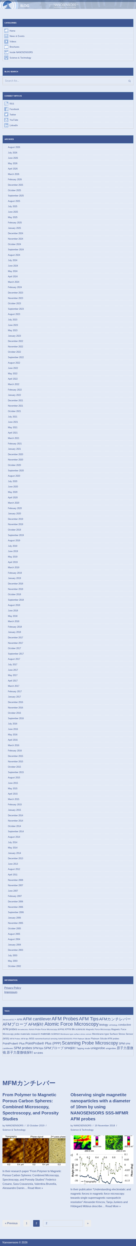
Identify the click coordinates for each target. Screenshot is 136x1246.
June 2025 (13, 212)
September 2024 (16, 249)
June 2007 (13, 891)
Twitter (13, 114)
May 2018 (12, 616)
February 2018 (15, 627)
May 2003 (12, 961)
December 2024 (15, 233)
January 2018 (14, 632)
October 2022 (14, 352)
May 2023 (12, 330)
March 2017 (13, 686)
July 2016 (12, 723)
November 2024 (15, 239)
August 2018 (14, 605)
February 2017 (15, 691)
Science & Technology (20, 58)
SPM (122, 1043)
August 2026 (14, 147)
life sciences (78, 1029)
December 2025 (15, 185)
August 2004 (14, 939)
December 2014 (15, 815)
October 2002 (14, 966)
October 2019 (14, 530)
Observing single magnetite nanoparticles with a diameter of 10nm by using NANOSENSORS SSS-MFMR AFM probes (100, 1106)
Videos (13, 41)
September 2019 (16, 535)
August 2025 (14, 201)
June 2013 (13, 864)
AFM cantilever (37, 1019)
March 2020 (13, 503)
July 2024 (12, 260)
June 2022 (13, 368)
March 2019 (13, 567)
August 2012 (14, 869)
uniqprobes (111, 1048)
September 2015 (16, 772)
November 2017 (15, 643)
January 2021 (14, 449)
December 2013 (15, 858)
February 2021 (15, 443)
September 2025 (16, 195)
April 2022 (13, 379)
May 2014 (12, 847)
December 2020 (15, 454)
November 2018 (15, 589)
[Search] (129, 80)
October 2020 (14, 465)
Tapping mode (83, 1048)
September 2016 (16, 718)
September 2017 (16, 654)
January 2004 (14, 944)
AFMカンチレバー (115, 1019)
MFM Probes (15, 1039)
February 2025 (15, 222)
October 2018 (14, 594)
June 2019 (13, 551)
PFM (75, 1039)
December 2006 (15, 901)
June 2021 (13, 422)
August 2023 (14, 314)
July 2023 (12, 319)
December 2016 (15, 702)
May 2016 (12, 734)
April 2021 (13, 432)
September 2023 (16, 309)
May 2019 (12, 556)
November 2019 (15, 524)
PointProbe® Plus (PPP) (43, 1043)
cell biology (113, 1025)
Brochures (14, 47)
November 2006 (15, 907)
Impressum (10, 992)
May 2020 (12, 492)
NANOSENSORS (65, 1039)
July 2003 (12, 955)
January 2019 (14, 578)
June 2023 (13, 325)
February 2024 (15, 287)
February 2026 (15, 179)
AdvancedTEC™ (9, 1020)
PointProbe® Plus (14, 1043)
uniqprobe (98, 1048)
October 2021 (14, 411)
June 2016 (13, 729)
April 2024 (13, 276)
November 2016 (15, 707)
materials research (30, 1034)
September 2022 (16, 357)
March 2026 (13, 174)
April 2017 (13, 680)
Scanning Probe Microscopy (90, 1042)
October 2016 (14, 713)
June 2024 (13, 266)
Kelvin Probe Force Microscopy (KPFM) (46, 1029)
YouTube (14, 120)
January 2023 (14, 336)
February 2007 (15, 896)
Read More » (35, 1188)
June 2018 (13, 610)
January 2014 (14, 853)
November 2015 (15, 761)
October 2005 (14, 928)
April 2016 (13, 740)
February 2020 (15, 508)
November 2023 (15, 298)
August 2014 (14, 837)
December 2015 (15, 756)
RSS (12, 103)
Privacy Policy (12, 987)
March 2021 (13, 438)
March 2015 (13, 799)
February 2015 (15, 804)
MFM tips (25, 1039)
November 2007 (15, 885)
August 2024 (14, 255)
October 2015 (14, 767)
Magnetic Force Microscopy (98, 1029)
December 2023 (15, 292)
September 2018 (16, 600)
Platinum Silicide (83, 1039)
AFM (19, 1019)
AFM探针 (36, 1024)
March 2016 (13, 745)
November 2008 (15, 880)
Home (12, 31)
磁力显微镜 (38, 1053)
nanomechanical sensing (46, 1039)
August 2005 (14, 934)
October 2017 (14, 648)
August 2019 (14, 540)
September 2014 (16, 831)
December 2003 (15, 950)
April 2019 (13, 562)
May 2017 (12, 675)
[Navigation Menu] (129, 4)
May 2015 (12, 788)
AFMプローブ (15, 1024)
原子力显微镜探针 (20, 1052)
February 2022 (15, 389)
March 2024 (13, 282)
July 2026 (12, 152)
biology (103, 1024)
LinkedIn (14, 125)
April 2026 (13, 168)
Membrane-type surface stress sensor (76, 1034)
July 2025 (12, 206)
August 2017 (14, 659)
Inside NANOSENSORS (21, 52)
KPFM (68, 1029)
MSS (31, 1038)
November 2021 (15, 406)
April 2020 (13, 497)
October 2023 (14, 303)
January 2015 (14, 810)
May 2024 (12, 271)
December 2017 (15, 637)
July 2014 (12, 842)
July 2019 (12, 546)
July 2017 (12, 664)
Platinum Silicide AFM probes (105, 1038)
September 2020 (16, 470)
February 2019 (15, 573)
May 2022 (12, 373)
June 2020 (13, 486)
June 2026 (13, 158)
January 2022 (14, 395)
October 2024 (14, 244)
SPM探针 (70, 1048)
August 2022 (14, 363)
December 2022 (15, 341)
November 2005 (15, 923)
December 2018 (15, 583)
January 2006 (14, 918)
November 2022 (15, 346)
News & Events (17, 36)
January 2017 (14, 696)
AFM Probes (65, 1018)
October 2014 (14, 826)
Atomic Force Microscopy (71, 1024)
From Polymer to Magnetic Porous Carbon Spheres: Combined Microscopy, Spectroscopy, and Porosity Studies (30, 1106)
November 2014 (15, 820)
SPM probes (23, 1048)
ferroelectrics (23, 1029)
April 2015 (13, 794)
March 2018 (13, 621)
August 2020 (14, 476)
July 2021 (12, 416)
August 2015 (14, 777)
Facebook (14, 109)
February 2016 (15, 750)
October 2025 (14, 190)
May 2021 (12, 427)
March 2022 (13, 384)
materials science (50, 1034)
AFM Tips (89, 1018)
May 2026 (12, 163)
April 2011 (12, 874)
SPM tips (38, 1048)
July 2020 (12, 481)
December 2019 (15, 519)
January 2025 (14, 228)
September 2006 (16, 912)
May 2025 (12, 217)
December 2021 (15, 400)
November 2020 (15, 459)
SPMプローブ (54, 1048)
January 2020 (14, 513)
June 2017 (13, 670)
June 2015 (13, 783)
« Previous (11, 1223)
